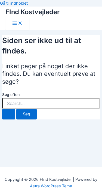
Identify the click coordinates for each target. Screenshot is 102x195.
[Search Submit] (8, 114)
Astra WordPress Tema (51, 186)
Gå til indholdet (14, 3)
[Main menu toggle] (17, 23)
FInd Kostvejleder (32, 12)
